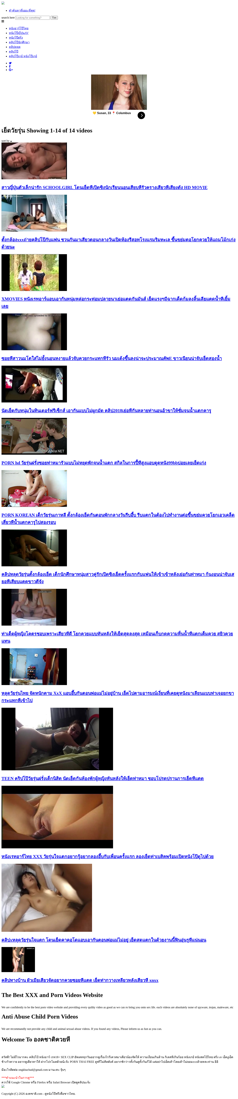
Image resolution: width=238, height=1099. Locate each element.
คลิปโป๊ (13, 51)
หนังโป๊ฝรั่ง (16, 37)
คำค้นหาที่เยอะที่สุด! (22, 10)
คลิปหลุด (14, 46)
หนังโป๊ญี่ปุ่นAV (19, 33)
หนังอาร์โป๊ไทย (18, 28)
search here (8, 17)
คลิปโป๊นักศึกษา (19, 42)
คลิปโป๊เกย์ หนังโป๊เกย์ (23, 56)
